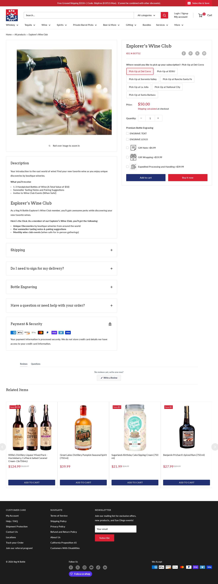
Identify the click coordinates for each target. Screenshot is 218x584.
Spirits (60, 25)
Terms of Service (58, 515)
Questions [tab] (35, 364)
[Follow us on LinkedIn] (105, 567)
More (177, 25)
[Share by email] (204, 53)
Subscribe (104, 537)
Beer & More (109, 25)
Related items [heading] (17, 390)
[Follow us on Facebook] (71, 567)
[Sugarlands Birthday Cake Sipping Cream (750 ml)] (135, 427)
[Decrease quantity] (141, 118)
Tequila (28, 25)
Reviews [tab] (23, 364)
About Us (55, 537)
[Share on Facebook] (184, 53)
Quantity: (131, 118)
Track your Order (15, 542)
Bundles (147, 25)
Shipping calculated (147, 108)
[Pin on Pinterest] (191, 53)
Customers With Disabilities (65, 548)
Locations (11, 537)
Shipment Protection (17, 526)
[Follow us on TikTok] (98, 567)
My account (180, 16)
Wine (44, 25)
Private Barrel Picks (83, 25)
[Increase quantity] (158, 118)
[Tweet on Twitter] (198, 53)
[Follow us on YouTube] (92, 567)
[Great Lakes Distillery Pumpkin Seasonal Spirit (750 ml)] (83, 427)
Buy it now (187, 177)
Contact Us (12, 531)
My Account (12, 515)
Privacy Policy (57, 526)
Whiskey (10, 25)
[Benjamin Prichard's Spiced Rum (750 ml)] (186, 427)
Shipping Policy (58, 521)
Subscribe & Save (200, 3)
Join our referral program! (19, 548)
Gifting (129, 25)
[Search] (164, 15)
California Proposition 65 (63, 542)
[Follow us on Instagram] (85, 567)
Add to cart (146, 177)
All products (20, 34)
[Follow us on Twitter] (78, 567)
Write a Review (112, 378)
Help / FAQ (12, 521)
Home (9, 34)
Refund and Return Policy (63, 531)
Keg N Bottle (133, 53)
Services (160, 25)
